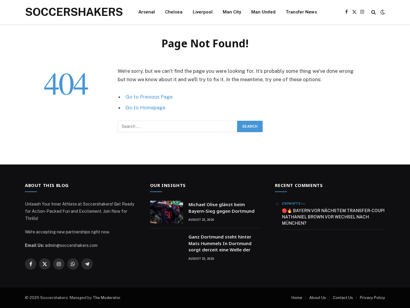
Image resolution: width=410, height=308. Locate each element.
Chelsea (173, 12)
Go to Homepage (145, 108)
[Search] (373, 12)
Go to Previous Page (149, 97)
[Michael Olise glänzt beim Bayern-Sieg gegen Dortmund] (166, 212)
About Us (317, 297)
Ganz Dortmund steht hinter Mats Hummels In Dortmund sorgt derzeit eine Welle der (220, 243)
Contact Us (343, 297)
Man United (263, 12)
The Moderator (106, 297)
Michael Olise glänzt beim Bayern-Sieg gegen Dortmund (221, 207)
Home (296, 297)
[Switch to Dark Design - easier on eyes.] (382, 12)
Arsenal (146, 12)
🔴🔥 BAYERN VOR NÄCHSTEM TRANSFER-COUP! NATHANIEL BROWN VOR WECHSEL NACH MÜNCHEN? (333, 217)
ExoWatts (291, 204)
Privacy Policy (372, 297)
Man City (232, 12)
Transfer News (301, 12)
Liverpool (203, 12)
